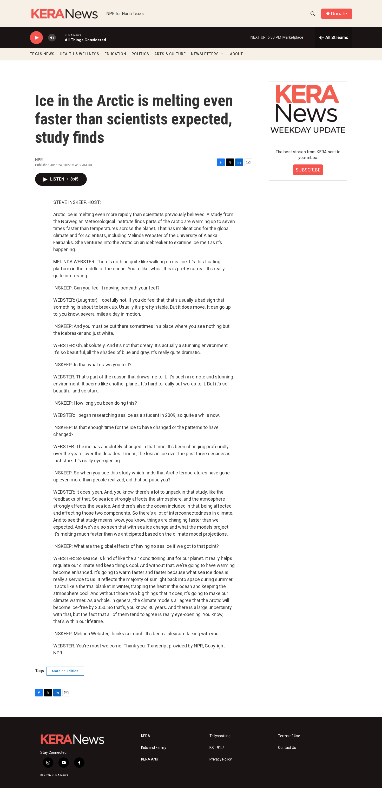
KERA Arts (149, 759)
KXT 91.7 (216, 748)
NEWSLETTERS (205, 54)
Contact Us (287, 748)
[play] (36, 38)
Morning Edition (65, 671)
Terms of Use (289, 736)
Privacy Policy (220, 759)
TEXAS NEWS (42, 54)
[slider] (60, 37)
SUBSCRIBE (308, 170)
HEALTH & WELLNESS (79, 54)
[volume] (52, 38)
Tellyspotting (219, 736)
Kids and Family (153, 748)
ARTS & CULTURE (170, 54)
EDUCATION (115, 54)
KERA (145, 736)
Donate (339, 13)
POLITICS (140, 54)
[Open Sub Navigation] (223, 54)
